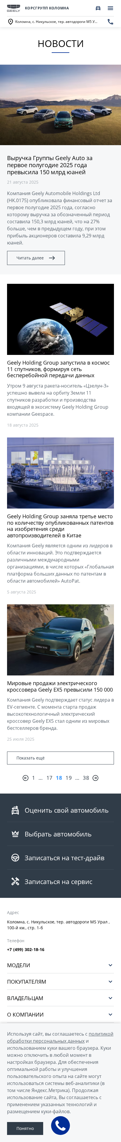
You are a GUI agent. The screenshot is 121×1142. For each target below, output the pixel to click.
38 (86, 777)
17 (49, 777)
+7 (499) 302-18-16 (26, 949)
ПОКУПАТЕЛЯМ (26, 981)
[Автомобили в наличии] (98, 8)
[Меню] (110, 8)
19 (68, 777)
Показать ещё (30, 758)
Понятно (25, 1128)
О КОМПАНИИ (25, 1014)
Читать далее (30, 258)
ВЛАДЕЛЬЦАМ (25, 998)
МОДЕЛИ (18, 965)
